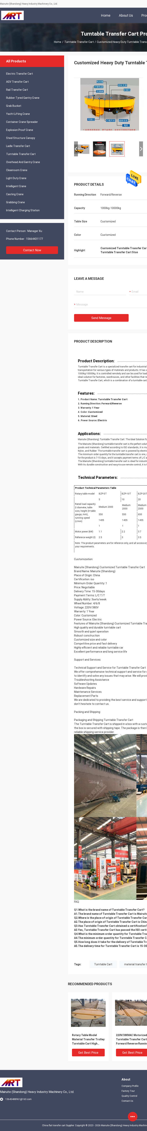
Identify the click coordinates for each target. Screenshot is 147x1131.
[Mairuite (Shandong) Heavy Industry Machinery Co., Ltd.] (12, 15)
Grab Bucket (13, 105)
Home (57, 41)
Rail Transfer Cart (17, 89)
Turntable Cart (103, 964)
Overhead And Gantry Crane (23, 162)
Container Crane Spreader (22, 121)
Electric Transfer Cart (19, 73)
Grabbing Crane (15, 202)
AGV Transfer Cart (17, 81)
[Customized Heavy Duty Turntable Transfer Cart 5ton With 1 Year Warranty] (108, 103)
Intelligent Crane (16, 186)
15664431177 (34, 238)
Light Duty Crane (16, 178)
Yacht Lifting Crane (18, 113)
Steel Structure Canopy (20, 138)
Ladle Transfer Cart (18, 146)
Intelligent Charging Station (23, 210)
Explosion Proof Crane (19, 129)
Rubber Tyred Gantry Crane (22, 97)
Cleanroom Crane (16, 170)
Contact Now (32, 250)
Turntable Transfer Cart (79, 41)
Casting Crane (15, 194)
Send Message (101, 318)
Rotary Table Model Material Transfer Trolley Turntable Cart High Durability (88, 1040)
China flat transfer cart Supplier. (58, 1125)
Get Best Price (88, 1052)
